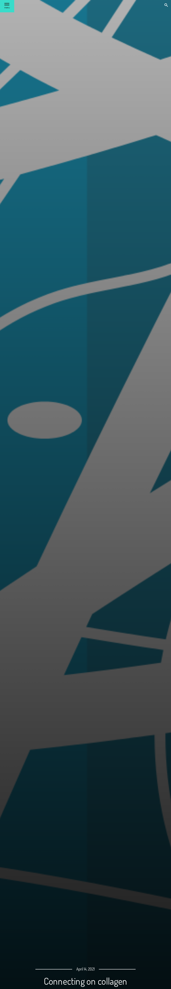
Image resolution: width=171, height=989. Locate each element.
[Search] (166, 5)
